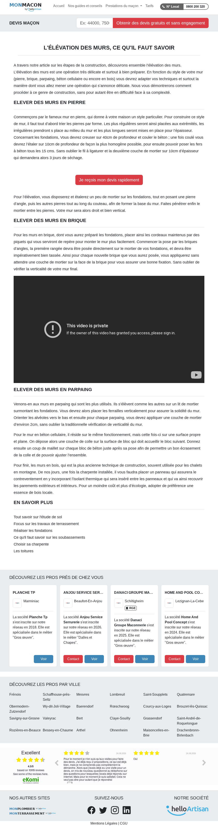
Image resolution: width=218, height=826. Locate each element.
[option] (62, 766)
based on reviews (30, 768)
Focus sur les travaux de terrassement (46, 524)
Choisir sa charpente (31, 544)
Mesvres (82, 694)
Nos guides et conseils (85, 6)
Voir (44, 659)
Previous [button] (56, 763)
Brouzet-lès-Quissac (192, 706)
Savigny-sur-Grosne (24, 718)
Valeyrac (49, 718)
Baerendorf (84, 706)
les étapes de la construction (81, 65)
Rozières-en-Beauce (25, 730)
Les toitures (23, 551)
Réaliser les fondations (33, 530)
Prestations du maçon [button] (122, 6)
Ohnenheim (119, 730)
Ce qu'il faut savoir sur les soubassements (49, 537)
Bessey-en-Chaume (58, 730)
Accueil (59, 6)
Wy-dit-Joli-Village (56, 706)
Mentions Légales (103, 823)
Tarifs (149, 6)
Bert (79, 718)
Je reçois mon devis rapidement (109, 180)
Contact (73, 659)
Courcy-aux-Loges (157, 706)
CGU (124, 823)
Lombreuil (117, 694)
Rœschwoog (119, 706)
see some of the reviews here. (30, 774)
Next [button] (204, 763)
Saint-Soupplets (155, 694)
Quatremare (186, 694)
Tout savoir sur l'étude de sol (38, 517)
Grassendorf (152, 718)
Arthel (80, 730)
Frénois (15, 694)
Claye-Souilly (120, 718)
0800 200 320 (195, 6)
